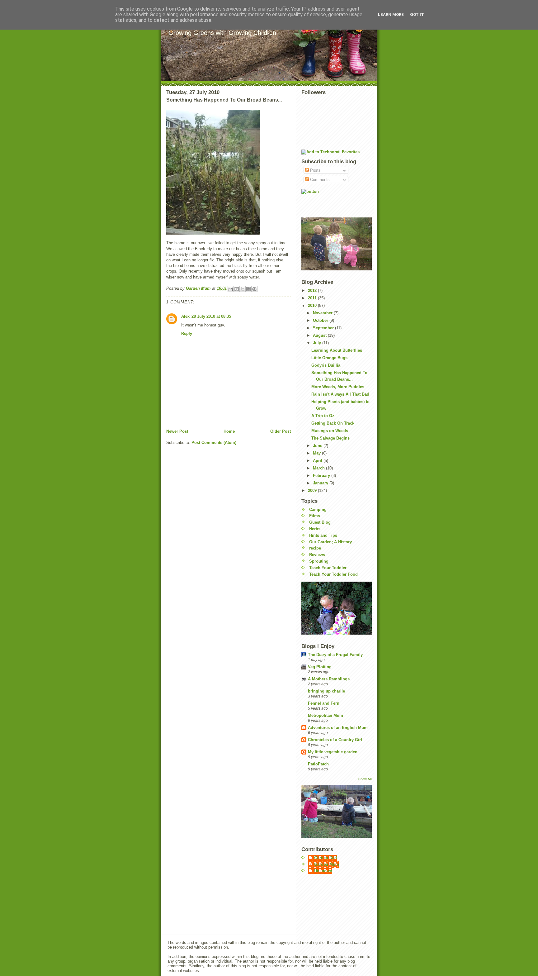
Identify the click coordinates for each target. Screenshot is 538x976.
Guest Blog (320, 522)
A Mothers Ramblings (329, 679)
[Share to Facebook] (248, 289)
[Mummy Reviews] (336, 201)
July (317, 342)
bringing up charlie (326, 691)
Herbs (314, 528)
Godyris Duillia (325, 365)
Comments (319, 179)
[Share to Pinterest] (254, 289)
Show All (365, 779)
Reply (186, 333)
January (321, 483)
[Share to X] (242, 289)
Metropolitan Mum (325, 715)
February (322, 475)
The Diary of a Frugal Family (335, 654)
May (317, 453)
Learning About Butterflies (336, 350)
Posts (315, 170)
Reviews (317, 554)
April (318, 460)
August (320, 335)
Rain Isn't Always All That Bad (340, 394)
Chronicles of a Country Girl (335, 739)
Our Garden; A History (330, 542)
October (321, 320)
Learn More (391, 14)
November (323, 313)
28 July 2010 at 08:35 (211, 316)
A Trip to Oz (322, 415)
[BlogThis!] (237, 289)
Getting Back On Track (332, 423)
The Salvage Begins (330, 438)
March (319, 468)
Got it (417, 14)
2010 (313, 305)
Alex (185, 316)
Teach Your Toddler (328, 567)
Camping (318, 509)
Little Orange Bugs (329, 357)
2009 (313, 490)
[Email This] (231, 289)
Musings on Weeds (329, 430)
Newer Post (177, 431)
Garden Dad (325, 857)
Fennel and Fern (323, 703)
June (318, 445)
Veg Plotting (320, 666)
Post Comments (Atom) (213, 442)
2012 (313, 290)
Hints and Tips (323, 535)
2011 (313, 298)
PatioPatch (318, 764)
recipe (315, 548)
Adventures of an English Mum (338, 727)
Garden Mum (326, 864)
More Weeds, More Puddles (337, 386)
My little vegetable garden (332, 752)
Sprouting (318, 561)
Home (229, 431)
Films (314, 515)
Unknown (323, 871)
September (324, 328)
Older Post (280, 431)
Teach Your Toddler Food (333, 574)
